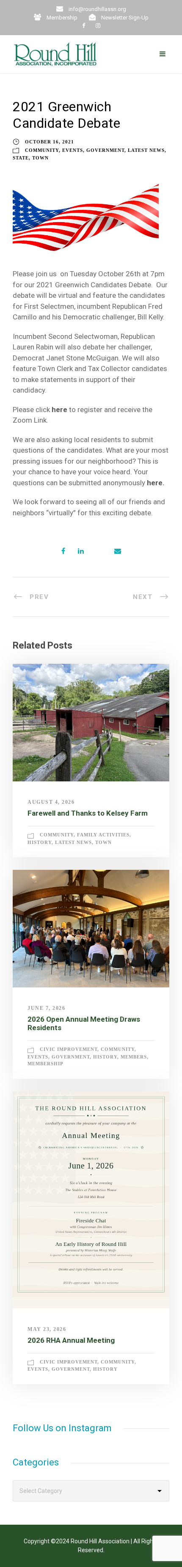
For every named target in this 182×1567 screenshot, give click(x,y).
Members (134, 1056)
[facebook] (83, 25)
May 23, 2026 (47, 1329)
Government (105, 150)
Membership (62, 17)
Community (42, 150)
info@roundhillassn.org (97, 9)
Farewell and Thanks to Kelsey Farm (88, 813)
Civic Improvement (68, 1049)
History (40, 842)
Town (40, 157)
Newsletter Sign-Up (125, 17)
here (59, 409)
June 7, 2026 (46, 1008)
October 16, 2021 (49, 141)
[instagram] (98, 25)
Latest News (146, 150)
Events (72, 150)
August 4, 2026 (51, 802)
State (21, 157)
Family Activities (103, 834)
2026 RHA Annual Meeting (71, 1340)
